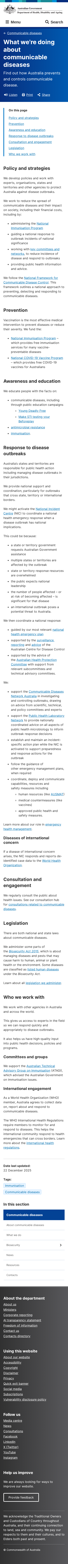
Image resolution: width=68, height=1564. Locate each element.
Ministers (9, 1309)
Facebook (10, 1436)
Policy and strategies (24, 118)
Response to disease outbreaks (31, 136)
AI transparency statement (22, 1320)
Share (46, 95)
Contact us (11, 1331)
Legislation (16, 148)
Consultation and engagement (30, 142)
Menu (15, 22)
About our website (16, 1357)
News (9, 1255)
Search (57, 22)
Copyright (10, 1368)
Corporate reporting (17, 1315)
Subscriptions (13, 1394)
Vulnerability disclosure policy (24, 1399)
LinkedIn (9, 1442)
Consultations (13, 1431)
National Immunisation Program (33, 338)
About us (9, 1304)
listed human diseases (43, 969)
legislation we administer (43, 983)
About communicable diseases (25, 1225)
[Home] (34, 9)
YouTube (9, 1452)
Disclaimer (10, 1373)
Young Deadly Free (32, 411)
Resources (12, 1265)
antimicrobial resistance (28, 427)
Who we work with (22, 154)
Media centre (12, 1420)
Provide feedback (21, 1497)
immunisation (20, 433)
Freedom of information (20, 1325)
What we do (13, 1235)
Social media (12, 1389)
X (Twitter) (11, 1447)
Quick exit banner (16, 1383)
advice (36, 645)
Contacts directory (16, 1336)
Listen (13, 95)
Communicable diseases (24, 33)
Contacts (12, 1275)
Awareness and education (27, 130)
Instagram (10, 1457)
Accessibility (12, 1362)
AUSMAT (57, 794)
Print (29, 95)
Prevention (16, 124)
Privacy (8, 1378)
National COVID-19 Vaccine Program (37, 358)
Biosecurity (13, 1245)
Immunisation (14, 1185)
